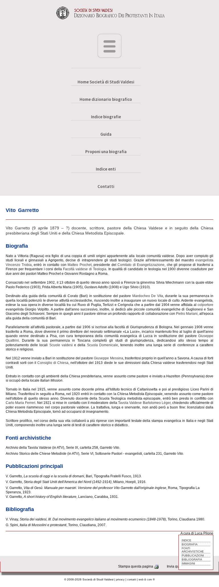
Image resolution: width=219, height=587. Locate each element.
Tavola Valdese (130, 403)
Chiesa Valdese (148, 228)
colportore (205, 305)
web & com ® (147, 579)
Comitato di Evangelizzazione (141, 265)
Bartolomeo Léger (157, 403)
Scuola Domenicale (102, 345)
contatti (131, 579)
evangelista (204, 260)
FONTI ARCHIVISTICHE (193, 550)
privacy (120, 579)
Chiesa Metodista (87, 233)
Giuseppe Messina (108, 358)
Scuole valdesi (61, 345)
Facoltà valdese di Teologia (84, 269)
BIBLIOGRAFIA (192, 559)
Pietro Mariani (187, 314)
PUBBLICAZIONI (193, 555)
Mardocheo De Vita (147, 296)
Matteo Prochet (80, 265)
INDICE (186, 540)
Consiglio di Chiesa (52, 363)
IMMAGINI (188, 563)
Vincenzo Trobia (19, 265)
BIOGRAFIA (190, 544)
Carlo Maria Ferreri (20, 403)
